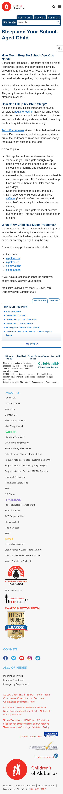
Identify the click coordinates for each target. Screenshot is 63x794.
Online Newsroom (14, 544)
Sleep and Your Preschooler (19, 323)
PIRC (7, 488)
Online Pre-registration (17, 442)
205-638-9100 (38, 789)
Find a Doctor (12, 527)
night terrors (13, 258)
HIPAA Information (36, 707)
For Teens (54, 17)
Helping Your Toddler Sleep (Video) (22, 327)
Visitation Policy (41, 727)
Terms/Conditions (12, 720)
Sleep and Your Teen (16, 315)
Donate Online (12, 403)
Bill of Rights (43, 694)
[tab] (54, 300)
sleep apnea (13, 269)
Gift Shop (10, 494)
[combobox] (36, 22)
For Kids (40, 17)
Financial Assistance (15, 477)
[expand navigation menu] (59, 6)
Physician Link (12, 522)
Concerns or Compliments (17, 698)
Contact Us (11, 414)
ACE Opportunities (14, 516)
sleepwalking (13, 265)
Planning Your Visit (14, 437)
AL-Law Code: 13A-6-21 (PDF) (19, 694)
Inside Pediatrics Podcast (18, 561)
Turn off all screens (13, 130)
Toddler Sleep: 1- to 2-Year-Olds (21, 319)
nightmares (12, 262)
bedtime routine (23, 111)
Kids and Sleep (13, 311)
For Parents (25, 17)
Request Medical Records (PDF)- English (26, 465)
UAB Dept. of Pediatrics (36, 720)
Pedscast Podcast (14, 590)
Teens (33, 736)
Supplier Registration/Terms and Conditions (26, 723)
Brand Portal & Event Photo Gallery (23, 549)
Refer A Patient (12, 510)
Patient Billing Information (18, 448)
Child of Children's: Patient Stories (23, 555)
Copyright (55, 356)
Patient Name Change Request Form (24, 454)
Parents (24, 736)
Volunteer (10, 409)
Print (32, 344)
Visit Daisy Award (14, 426)
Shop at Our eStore (15, 420)
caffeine (10, 198)
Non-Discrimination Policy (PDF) (20, 711)
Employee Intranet (44, 757)
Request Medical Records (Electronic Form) (28, 459)
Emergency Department (16, 684)
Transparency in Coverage (17, 727)
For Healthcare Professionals (20, 504)
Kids (40, 736)
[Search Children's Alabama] (53, 6)
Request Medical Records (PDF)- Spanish (26, 471)
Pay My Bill (10, 397)
